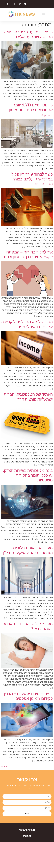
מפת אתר (27, 836)
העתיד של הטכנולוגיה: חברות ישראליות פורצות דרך (28, 397)
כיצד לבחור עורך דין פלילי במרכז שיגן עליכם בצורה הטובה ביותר (31, 179)
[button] (7, 4)
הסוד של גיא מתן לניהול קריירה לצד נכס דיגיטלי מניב (27, 324)
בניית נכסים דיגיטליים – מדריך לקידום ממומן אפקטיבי (28, 696)
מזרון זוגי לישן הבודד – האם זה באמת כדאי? (28, 626)
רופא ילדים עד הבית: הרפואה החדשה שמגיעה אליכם (28, 34)
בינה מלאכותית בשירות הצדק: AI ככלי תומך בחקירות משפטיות (28, 475)
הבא (4, 766)
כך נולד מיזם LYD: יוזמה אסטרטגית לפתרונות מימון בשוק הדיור (31, 110)
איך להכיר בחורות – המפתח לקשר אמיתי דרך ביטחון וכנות (28, 254)
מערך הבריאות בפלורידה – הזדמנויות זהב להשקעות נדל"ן (28, 550)
